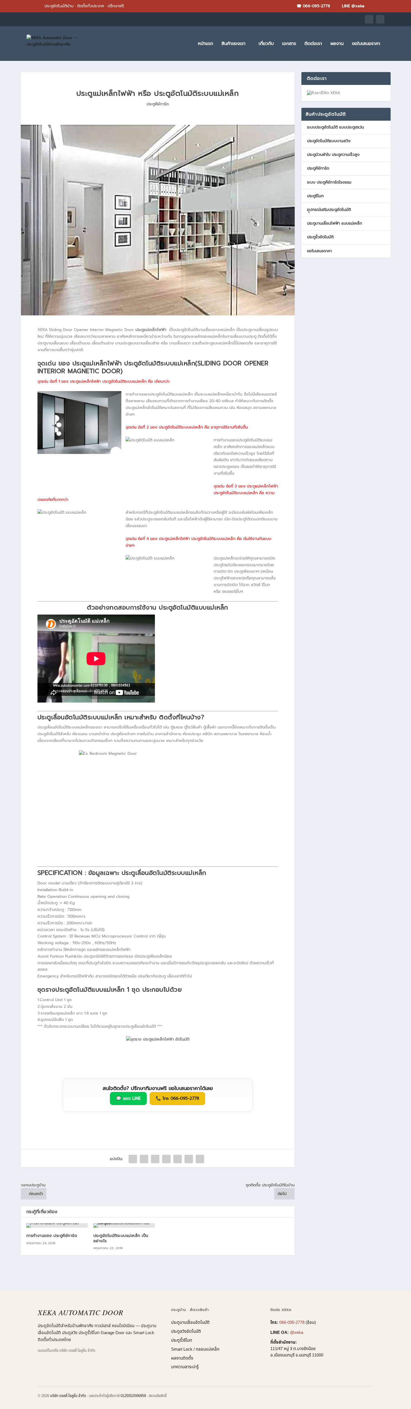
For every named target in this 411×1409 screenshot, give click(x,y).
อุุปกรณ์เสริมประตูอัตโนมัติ (329, 210)
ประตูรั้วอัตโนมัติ (320, 237)
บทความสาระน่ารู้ (185, 1367)
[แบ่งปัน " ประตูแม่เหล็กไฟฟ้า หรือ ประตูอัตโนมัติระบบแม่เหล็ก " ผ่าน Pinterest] (177, 1159)
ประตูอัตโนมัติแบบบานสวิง (329, 141)
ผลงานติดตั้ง (182, 1358)
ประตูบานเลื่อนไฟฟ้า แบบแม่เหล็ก (334, 223)
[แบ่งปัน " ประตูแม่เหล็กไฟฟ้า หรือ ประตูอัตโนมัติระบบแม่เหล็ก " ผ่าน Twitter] (144, 1159)
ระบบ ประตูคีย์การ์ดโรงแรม (329, 182)
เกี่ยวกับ (266, 44)
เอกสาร (289, 44)
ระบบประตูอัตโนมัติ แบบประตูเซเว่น (335, 127)
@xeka (296, 1332)
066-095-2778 (291, 1322)
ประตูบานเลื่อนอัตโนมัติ (190, 1322)
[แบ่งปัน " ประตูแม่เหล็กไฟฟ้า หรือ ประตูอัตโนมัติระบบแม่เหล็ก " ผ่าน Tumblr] (166, 1159)
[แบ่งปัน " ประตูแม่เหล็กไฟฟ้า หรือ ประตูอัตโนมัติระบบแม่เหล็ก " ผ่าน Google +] (155, 1159)
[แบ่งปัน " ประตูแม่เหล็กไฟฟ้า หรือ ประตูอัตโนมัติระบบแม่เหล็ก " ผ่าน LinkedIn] (188, 1159)
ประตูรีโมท (315, 196)
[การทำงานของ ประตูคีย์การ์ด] (57, 1225)
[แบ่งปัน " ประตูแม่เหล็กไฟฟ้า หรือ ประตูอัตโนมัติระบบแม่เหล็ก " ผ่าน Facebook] (132, 1159)
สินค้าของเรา (233, 44)
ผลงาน (337, 44)
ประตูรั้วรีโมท (181, 1340)
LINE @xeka (353, 6)
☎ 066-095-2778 (313, 6)
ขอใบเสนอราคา (366, 44)
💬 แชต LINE (128, 1098)
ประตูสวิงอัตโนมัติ (186, 1331)
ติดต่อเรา (313, 44)
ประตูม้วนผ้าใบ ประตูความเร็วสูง (333, 155)
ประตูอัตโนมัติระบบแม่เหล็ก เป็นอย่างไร (120, 1238)
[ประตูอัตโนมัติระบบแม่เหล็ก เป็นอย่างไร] (124, 1225)
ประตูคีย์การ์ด (158, 104)
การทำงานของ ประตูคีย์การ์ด (51, 1236)
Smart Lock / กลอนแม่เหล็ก (195, 1349)
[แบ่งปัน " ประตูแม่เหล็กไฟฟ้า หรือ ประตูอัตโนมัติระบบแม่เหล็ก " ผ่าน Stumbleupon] (200, 1159)
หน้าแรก (205, 44)
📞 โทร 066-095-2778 (177, 1098)
